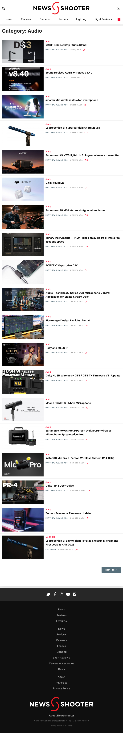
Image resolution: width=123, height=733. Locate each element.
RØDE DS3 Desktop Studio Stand (65, 45)
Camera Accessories (61, 663)
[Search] (4, 8)
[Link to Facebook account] (55, 594)
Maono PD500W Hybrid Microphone (68, 403)
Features (61, 621)
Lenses (63, 19)
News (9, 19)
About (61, 676)
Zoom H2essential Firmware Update (68, 513)
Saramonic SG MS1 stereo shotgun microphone (75, 210)
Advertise (61, 682)
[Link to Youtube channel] (68, 594)
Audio (48, 41)
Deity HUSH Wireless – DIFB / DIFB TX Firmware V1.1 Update (82, 375)
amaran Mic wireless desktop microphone (71, 100)
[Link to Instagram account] (61, 594)
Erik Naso (50, 549)
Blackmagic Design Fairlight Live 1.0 (67, 320)
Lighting (81, 19)
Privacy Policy (61, 688)
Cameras (45, 19)
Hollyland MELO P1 (57, 347)
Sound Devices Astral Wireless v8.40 (68, 72)
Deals (61, 669)
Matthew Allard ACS (56, 50)
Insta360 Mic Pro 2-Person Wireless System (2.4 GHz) (79, 458)
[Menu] (119, 19)
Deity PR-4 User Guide (59, 485)
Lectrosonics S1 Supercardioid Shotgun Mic (72, 127)
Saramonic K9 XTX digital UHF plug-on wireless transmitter (82, 155)
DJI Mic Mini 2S (54, 182)
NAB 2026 (50, 537)
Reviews (26, 19)
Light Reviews (103, 19)
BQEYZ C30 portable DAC (61, 265)
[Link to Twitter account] (48, 594)
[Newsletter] (119, 8)
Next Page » (111, 570)
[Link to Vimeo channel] (75, 594)
